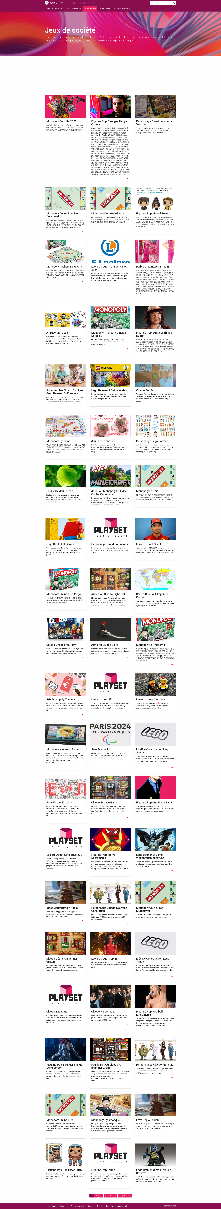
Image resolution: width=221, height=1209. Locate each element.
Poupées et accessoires (121, 9)
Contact (90, 1206)
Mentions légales (122, 1206)
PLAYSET (53, 3)
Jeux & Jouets (52, 1206)
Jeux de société (90, 9)
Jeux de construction (73, 9)
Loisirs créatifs (104, 9)
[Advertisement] (110, 76)
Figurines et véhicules (54, 9)
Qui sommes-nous (77, 1206)
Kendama (63, 1206)
